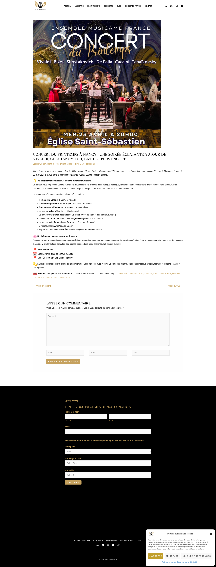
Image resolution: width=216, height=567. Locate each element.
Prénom (68, 421)
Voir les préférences (197, 556)
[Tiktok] (118, 545)
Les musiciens (93, 6)
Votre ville (69, 470)
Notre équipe (98, 540)
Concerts (108, 6)
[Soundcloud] (166, 6)
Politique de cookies (169, 562)
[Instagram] (177, 6)
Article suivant (175, 286)
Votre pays (70, 447)
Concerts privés (133, 6)
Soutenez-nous (112, 540)
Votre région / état (73, 459)
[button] (211, 534)
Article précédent (42, 286)
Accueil (67, 6)
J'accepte (156, 556)
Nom (111, 421)
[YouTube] (182, 6)
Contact (148, 6)
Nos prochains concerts (66, 164)
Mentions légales (126, 540)
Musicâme (79, 6)
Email (68, 427)
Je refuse (172, 556)
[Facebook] (171, 6)
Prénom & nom (72, 412)
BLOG (119, 6)
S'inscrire (73, 482)
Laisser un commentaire (43, 164)
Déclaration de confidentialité (187, 562)
